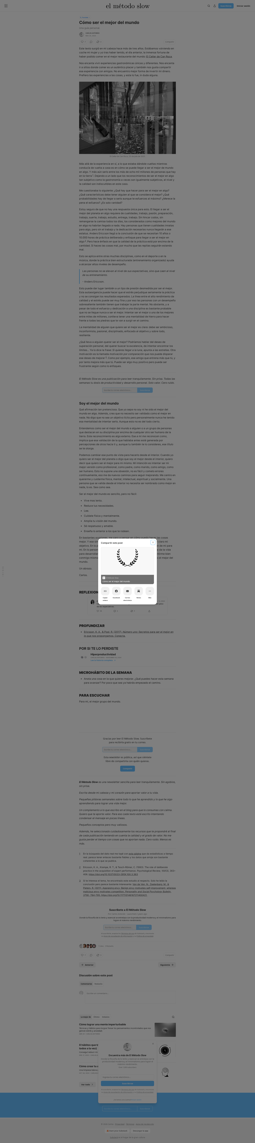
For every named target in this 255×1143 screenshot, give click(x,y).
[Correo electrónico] (127, 591)
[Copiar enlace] (105, 591)
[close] (153, 542)
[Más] (150, 591)
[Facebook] (116, 591)
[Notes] (138, 591)
